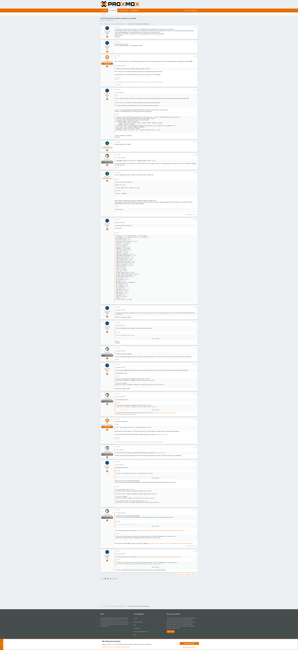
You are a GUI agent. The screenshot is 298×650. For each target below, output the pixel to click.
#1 (196, 27)
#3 (196, 56)
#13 (196, 393)
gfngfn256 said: (119, 222)
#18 (196, 551)
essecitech (104, 20)
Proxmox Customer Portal (141, 631)
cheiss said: (118, 92)
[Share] (194, 27)
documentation (159, 82)
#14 (196, 419)
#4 (196, 89)
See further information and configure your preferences (116, 647)
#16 (196, 461)
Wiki (135, 625)
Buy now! (171, 631)
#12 (196, 364)
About (135, 635)
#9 (196, 307)
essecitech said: (119, 65)
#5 (196, 142)
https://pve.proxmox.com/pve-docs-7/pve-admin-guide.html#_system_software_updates (171, 543)
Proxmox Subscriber (108, 162)
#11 (196, 348)
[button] (128, 10)
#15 (196, 447)
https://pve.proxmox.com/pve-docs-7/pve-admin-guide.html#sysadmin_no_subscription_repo (160, 530)
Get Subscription (138, 622)
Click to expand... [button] (156, 338)
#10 (196, 322)
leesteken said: (119, 310)
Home (135, 618)
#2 (196, 42)
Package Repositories (162, 434)
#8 (196, 219)
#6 (196, 154)
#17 (196, 510)
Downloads (137, 628)
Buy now (147, 82)
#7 (196, 172)
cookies (113, 644)
